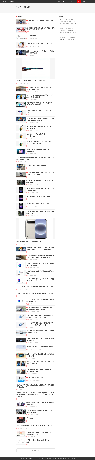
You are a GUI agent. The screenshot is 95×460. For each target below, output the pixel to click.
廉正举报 (69, 458)
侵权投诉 (73, 458)
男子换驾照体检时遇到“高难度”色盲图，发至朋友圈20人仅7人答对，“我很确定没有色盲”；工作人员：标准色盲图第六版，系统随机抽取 (69, 21)
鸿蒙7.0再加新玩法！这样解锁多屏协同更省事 (39, 346)
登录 (79, 1)
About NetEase (34, 458)
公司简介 (38, 458)
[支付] (71, 1)
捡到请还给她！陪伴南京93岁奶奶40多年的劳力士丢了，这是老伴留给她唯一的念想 (69, 28)
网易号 (28, 32)
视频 (28, 23)
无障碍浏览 (12, 1)
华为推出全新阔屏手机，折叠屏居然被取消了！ (30, 241)
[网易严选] (68, 1)
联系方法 (42, 458)
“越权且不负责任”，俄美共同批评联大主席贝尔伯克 (69, 39)
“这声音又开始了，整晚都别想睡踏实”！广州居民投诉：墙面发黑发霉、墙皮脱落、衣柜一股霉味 (69, 37)
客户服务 (50, 458)
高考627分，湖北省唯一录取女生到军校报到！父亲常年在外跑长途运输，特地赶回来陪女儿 (69, 26)
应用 (7, 1)
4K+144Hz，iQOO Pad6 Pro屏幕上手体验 (41, 20)
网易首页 (4, 1)
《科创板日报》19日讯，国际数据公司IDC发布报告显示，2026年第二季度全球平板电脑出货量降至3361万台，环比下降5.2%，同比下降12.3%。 (35, 394)
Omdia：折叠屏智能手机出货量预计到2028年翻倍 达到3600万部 (34, 286)
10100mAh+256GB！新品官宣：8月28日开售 (39, 43)
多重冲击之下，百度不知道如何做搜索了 (68, 19)
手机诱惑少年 (30, 418)
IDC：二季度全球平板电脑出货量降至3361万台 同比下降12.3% (34, 425)
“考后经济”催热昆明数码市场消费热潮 (37, 165)
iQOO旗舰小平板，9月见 (33, 35)
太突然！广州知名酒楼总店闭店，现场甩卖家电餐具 (69, 35)
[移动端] (59, 1)
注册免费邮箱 (84, 1)
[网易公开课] (63, 1)
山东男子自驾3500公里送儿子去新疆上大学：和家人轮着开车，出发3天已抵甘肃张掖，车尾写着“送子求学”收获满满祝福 (69, 30)
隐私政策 (54, 458)
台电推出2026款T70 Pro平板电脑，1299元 (38, 196)
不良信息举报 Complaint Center (61, 458)
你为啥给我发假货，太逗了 (37, 377)
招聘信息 (46, 458)
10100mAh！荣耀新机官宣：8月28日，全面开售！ (30, 81)
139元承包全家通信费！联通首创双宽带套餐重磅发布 (69, 23)
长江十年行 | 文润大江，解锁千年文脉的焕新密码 (69, 32)
